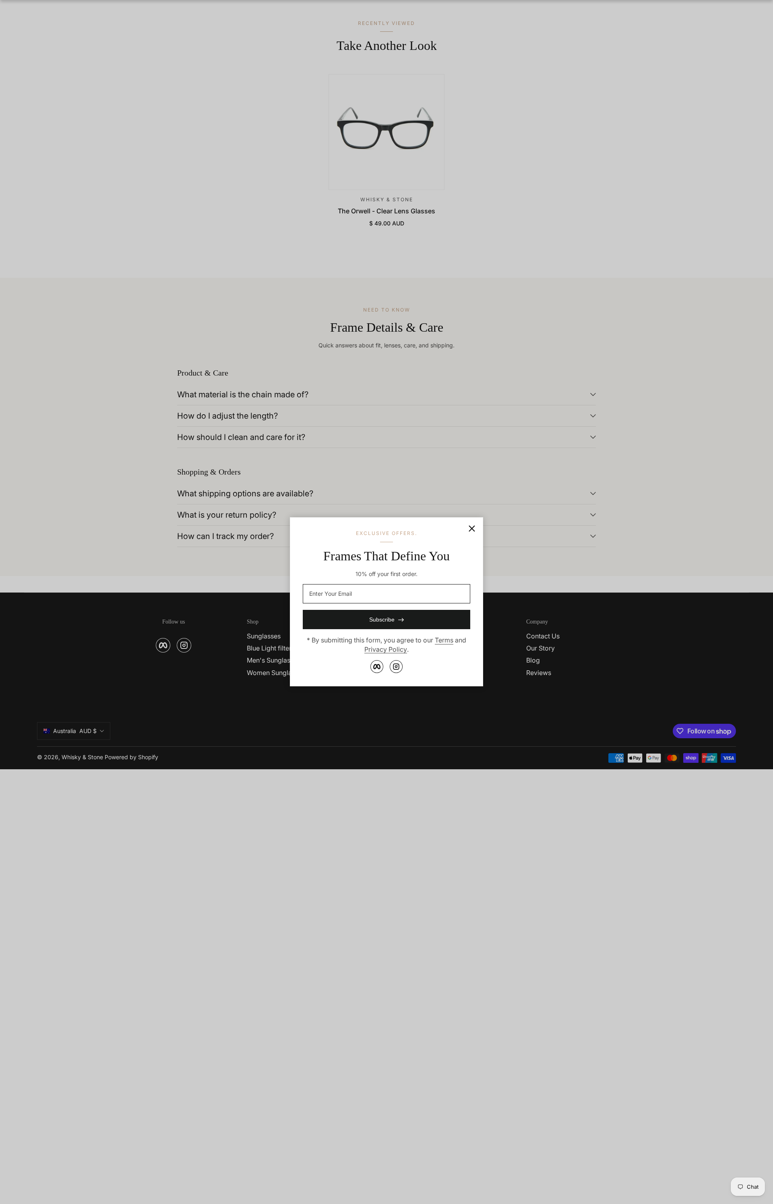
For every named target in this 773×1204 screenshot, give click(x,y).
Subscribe (382, 620)
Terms (444, 640)
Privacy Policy (385, 649)
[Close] (472, 528)
